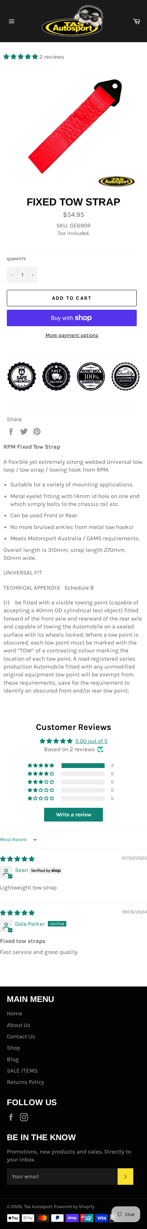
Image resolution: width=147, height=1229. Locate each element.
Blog (13, 1059)
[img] (17, 858)
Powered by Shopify (74, 1206)
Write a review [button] (73, 814)
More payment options (71, 335)
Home (14, 1013)
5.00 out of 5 (91, 740)
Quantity (16, 259)
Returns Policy (25, 1081)
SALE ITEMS (22, 1070)
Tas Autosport (38, 1206)
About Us (18, 1024)
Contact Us (21, 1036)
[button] (21, 56)
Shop (13, 1047)
